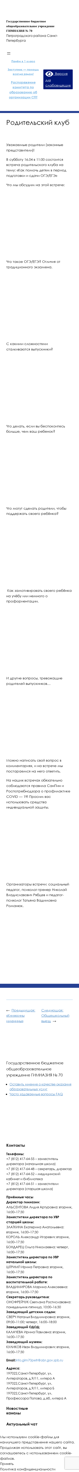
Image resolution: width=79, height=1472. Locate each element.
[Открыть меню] (8, 53)
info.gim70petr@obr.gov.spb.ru (39, 1360)
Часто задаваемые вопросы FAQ (36, 1094)
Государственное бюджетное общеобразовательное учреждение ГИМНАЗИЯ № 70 (34, 1068)
